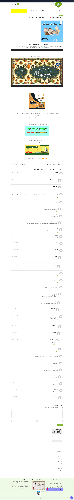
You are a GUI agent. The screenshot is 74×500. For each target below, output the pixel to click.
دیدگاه (62, 409)
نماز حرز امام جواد (52, 342)
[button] (37, 72)
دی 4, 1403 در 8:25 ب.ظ (14, 301)
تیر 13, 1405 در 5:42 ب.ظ (14, 396)
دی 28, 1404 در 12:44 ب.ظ (14, 361)
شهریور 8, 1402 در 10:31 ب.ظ (14, 193)
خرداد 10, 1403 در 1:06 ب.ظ (14, 242)
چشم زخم (60, 449)
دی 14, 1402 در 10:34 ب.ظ (14, 214)
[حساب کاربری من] (16, 4)
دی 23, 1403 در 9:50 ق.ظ (14, 339)
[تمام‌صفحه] (12, 86)
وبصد (34, 498)
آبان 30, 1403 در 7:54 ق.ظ (14, 286)
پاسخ (57, 175)
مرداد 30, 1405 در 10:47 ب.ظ (15, 348)
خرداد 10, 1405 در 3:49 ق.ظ (14, 186)
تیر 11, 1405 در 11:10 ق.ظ (14, 389)
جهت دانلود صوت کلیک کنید (37, 52)
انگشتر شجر (60, 458)
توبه (61, 463)
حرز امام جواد (60, 15)
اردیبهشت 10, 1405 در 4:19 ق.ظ (15, 208)
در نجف (59, 460)
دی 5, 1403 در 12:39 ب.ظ (14, 308)
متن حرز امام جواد (59, 465)
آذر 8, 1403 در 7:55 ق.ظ (14, 325)
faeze (57, 228)
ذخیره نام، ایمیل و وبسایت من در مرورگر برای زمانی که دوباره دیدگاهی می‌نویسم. (52, 422)
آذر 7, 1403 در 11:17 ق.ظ (14, 315)
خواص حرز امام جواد (59, 471)
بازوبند (61, 466)
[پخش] (61, 50)
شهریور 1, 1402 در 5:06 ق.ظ (14, 172)
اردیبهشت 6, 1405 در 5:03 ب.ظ (15, 368)
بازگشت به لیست (37, 164)
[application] (37, 50)
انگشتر (61, 454)
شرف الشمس (60, 448)
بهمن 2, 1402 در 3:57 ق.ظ (14, 228)
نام (62, 419)
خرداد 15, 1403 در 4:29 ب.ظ (14, 249)
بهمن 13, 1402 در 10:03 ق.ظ (14, 235)
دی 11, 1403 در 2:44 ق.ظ (14, 221)
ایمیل (36, 419)
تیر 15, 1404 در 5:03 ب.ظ (14, 355)
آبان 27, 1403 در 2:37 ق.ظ (14, 256)
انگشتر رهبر (60, 453)
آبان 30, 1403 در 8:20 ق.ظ (14, 293)
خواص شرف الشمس (59, 461)
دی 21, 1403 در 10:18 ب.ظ (14, 332)
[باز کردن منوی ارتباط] (71, 497)
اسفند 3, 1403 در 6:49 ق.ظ (14, 179)
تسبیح (61, 470)
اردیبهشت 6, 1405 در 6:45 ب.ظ (15, 375)
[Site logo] (58, 4)
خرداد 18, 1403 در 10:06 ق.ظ (14, 272)
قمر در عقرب (60, 468)
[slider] (13, 49)
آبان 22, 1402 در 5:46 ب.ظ (14, 201)
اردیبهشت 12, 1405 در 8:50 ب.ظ (15, 382)
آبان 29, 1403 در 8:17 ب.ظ (14, 265)
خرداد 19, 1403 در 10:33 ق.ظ (15, 279)
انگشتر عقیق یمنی (59, 451)
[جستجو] (18, 4)
